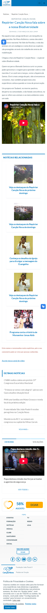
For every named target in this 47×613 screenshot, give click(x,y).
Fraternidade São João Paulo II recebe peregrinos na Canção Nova (21, 411)
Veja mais (23, 429)
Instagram (29, 559)
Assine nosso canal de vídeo (13, 361)
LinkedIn (35, 559)
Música (10, 529)
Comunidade (12, 540)
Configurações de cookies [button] (13, 604)
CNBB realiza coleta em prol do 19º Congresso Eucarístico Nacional (20, 381)
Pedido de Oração (22, 572)
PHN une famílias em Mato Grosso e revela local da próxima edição (23, 401)
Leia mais (16, 600)
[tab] (9, 442)
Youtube (24, 559)
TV (28, 518)
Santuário (11, 536)
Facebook (13, 559)
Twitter (18, 559)
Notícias (6, 14)
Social (9, 544)
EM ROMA (9, 442)
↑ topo (23, 514)
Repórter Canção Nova (20, 14)
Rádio (29, 521)
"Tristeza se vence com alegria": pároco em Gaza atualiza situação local (23, 391)
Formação (11, 521)
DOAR (23, 552)
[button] (3, 42)
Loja (29, 525)
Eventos (10, 518)
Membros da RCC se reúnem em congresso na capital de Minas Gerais (20, 420)
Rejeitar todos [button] (30, 604)
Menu (39, 3)
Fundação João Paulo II (24, 567)
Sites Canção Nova (44, 3)
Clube (9, 532)
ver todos (23, 490)
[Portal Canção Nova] (6, 3)
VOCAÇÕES (38, 442)
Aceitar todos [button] (10, 607)
